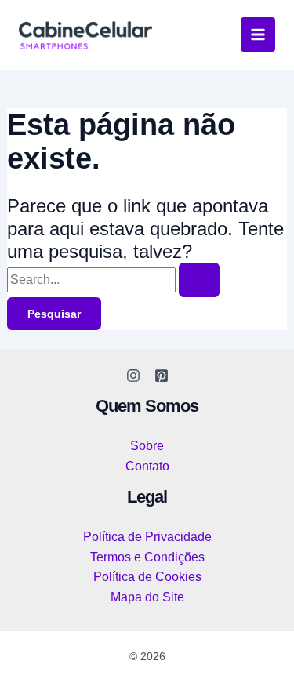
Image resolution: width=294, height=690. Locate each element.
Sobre (147, 445)
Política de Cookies (147, 576)
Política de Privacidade (147, 536)
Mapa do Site (147, 597)
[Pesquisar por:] (113, 279)
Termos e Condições (147, 557)
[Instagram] (133, 376)
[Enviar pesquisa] (199, 280)
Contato (147, 466)
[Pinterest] (161, 376)
